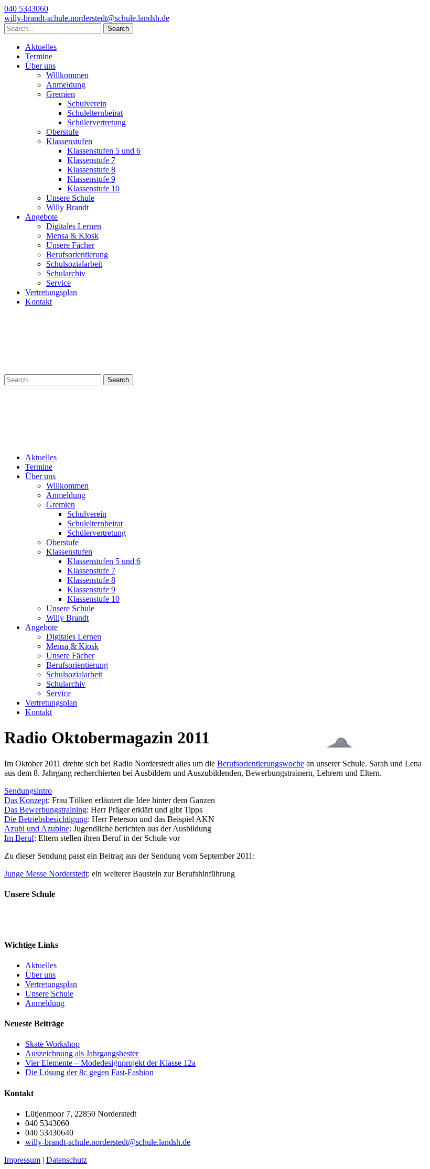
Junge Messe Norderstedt (46, 873)
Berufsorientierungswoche (260, 763)
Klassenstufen (69, 141)
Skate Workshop (52, 1044)
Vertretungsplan (51, 292)
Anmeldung (65, 84)
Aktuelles (41, 46)
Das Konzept (26, 800)
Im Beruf (19, 838)
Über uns (40, 65)
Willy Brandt (67, 207)
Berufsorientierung (77, 254)
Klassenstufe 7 (91, 160)
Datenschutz (66, 1159)
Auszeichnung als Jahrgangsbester (81, 1053)
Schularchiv (65, 273)
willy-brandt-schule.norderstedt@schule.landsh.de (86, 18)
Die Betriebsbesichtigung (46, 819)
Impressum (22, 1159)
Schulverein (86, 103)
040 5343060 (26, 8)
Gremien (60, 94)
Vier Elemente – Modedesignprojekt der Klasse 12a (110, 1062)
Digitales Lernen (73, 226)
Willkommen (67, 75)
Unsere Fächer (70, 245)
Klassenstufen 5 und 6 (104, 150)
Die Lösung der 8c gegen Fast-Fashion (89, 1072)
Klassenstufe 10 (93, 188)
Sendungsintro (28, 790)
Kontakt (38, 301)
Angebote (41, 216)
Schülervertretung (96, 122)
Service (58, 282)
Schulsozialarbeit (74, 263)
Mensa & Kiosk (72, 235)
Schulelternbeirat (95, 113)
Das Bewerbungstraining (45, 809)
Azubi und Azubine (36, 828)
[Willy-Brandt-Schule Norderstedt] (135, 369)
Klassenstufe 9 (91, 179)
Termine (38, 56)
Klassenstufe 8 (91, 169)
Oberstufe (62, 131)
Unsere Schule (70, 197)
